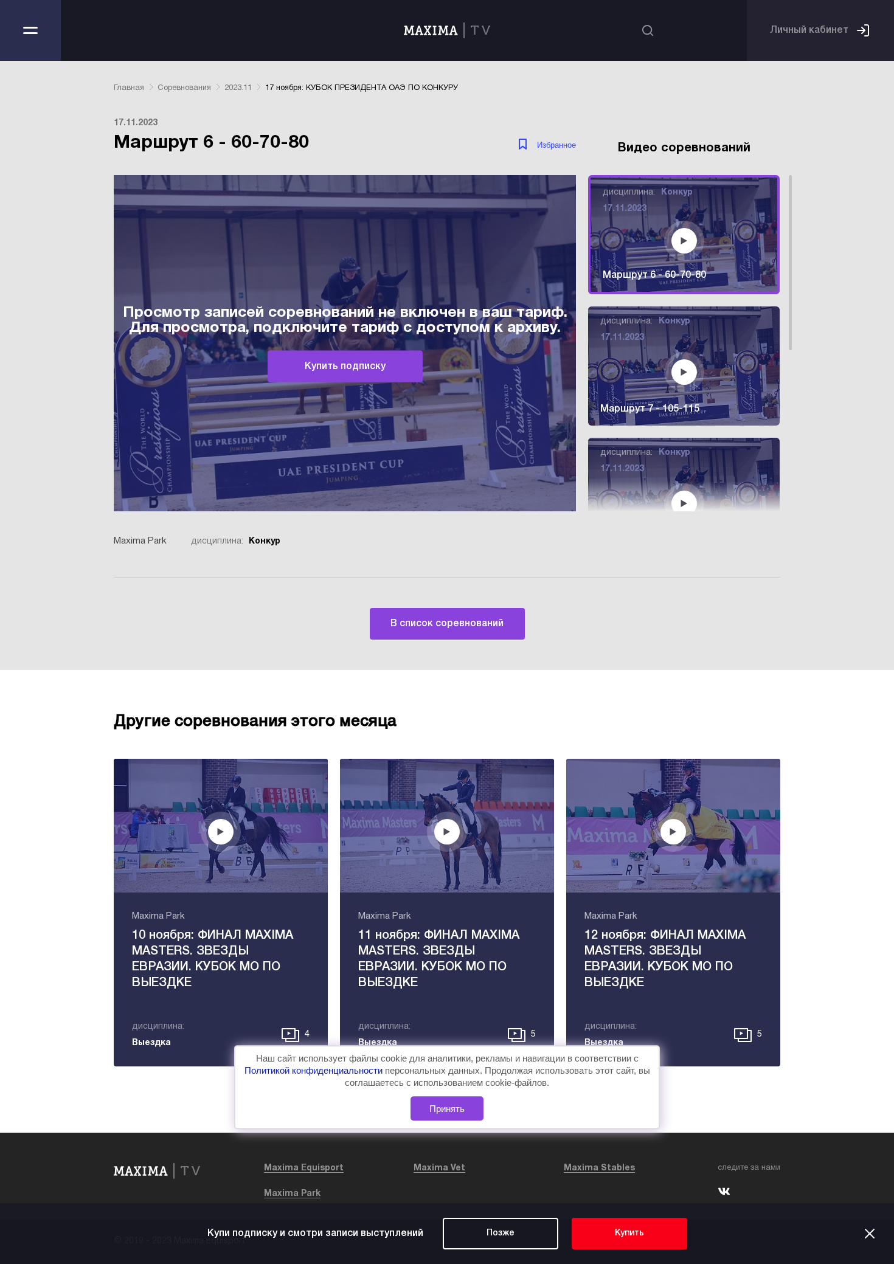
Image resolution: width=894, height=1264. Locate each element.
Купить (629, 1233)
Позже (501, 1233)
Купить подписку (345, 366)
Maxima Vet (439, 1168)
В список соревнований (447, 624)
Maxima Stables (599, 1168)
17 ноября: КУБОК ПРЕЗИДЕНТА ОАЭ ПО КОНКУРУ (361, 88)
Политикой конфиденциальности (314, 1070)
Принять (447, 1108)
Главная (129, 88)
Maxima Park (292, 1194)
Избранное (556, 145)
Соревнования (184, 88)
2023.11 (238, 88)
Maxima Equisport (304, 1168)
